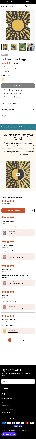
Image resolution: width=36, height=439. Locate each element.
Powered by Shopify (19, 430)
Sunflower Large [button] (13, 332)
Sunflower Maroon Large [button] (16, 257)
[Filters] (28, 210)
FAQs (3, 402)
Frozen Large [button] (12, 233)
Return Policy (5, 406)
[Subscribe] (32, 381)
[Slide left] (6, 25)
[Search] (26, 6)
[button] (6, 63)
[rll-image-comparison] (18, 174)
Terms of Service (7, 409)
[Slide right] (30, 25)
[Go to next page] (29, 340)
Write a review (13, 210)
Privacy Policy (6, 413)
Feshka (9, 430)
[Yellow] (3, 79)
